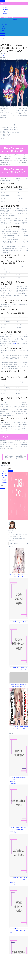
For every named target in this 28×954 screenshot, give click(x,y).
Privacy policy (5, 475)
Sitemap (4, 473)
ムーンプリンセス (5, 131)
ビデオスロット (6, 113)
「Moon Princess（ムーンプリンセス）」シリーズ (13, 129)
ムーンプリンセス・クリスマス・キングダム (10, 132)
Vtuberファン (14, 19)
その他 (2, 55)
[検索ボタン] (2, 33)
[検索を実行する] (10, 471)
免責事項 (4, 480)
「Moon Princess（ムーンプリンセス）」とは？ (12, 127)
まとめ (2, 138)
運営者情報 (4, 482)
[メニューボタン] (2, 35)
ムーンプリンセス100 (5, 134)
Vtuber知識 (5, 9)
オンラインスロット (14, 211)
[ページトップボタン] (2, 488)
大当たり (15, 343)
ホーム (4, 5)
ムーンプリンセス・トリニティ (7, 135)
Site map (5, 13)
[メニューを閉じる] (2, 1)
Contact (5, 11)
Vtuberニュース (6, 7)
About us (5, 15)
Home (3, 471)
